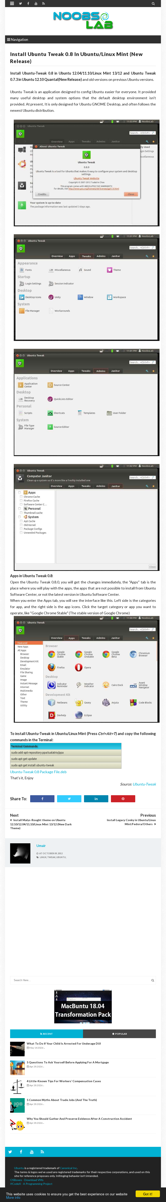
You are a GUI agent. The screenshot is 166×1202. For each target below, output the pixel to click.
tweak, (51, 857)
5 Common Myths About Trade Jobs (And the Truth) (62, 1100)
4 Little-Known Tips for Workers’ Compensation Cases (64, 1081)
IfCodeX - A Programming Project (31, 1183)
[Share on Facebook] (42, 798)
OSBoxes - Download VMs (27, 1180)
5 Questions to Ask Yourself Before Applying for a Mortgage (68, 1062)
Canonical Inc (68, 1168)
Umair (41, 846)
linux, (43, 857)
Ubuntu (19, 1168)
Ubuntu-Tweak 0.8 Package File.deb (38, 772)
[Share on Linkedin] (96, 798)
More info (13, 1197)
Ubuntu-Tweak (144, 784)
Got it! (147, 1193)
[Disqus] (83, 924)
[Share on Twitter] (69, 798)
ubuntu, (61, 857)
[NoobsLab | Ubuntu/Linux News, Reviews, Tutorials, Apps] (83, 20)
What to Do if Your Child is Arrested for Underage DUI (64, 1043)
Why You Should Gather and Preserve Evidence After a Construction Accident (79, 1118)
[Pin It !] (123, 798)
